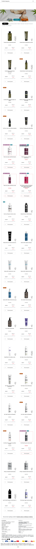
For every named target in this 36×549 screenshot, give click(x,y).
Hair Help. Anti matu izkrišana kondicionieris (9, 386)
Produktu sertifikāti (4, 528)
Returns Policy (4, 525)
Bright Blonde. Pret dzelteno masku (9, 357)
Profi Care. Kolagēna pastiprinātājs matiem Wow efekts (26, 100)
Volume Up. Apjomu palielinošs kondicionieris (26, 157)
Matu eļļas (4, 25)
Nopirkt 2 (24, 19)
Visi (9, 19)
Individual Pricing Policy (5, 526)
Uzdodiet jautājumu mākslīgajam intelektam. (25, 516)
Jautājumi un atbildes (5, 527)
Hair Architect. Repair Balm (10, 328)
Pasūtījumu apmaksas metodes (6, 523)
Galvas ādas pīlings (8, 25)
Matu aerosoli (26, 23)
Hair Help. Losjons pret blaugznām (26, 414)
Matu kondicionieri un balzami (13, 23)
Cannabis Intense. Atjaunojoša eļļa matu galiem (10, 100)
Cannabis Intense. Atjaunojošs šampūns (10, 42)
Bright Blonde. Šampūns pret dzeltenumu (26, 328)
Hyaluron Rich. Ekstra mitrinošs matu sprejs (9, 299)
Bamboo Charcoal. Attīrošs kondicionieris (9, 242)
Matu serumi (31, 23)
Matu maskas (22, 23)
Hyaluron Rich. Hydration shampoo (26, 242)
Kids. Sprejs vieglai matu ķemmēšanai (26, 500)
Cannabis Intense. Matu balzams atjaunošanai (10, 71)
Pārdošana (16, 19)
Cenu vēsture (5, 531)
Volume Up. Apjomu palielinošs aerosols (10, 185)
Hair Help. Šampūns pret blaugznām (9, 414)
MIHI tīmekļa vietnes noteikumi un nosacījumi (8, 521)
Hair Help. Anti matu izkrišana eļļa (26, 385)
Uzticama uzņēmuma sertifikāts (6, 529)
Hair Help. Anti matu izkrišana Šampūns (26, 357)
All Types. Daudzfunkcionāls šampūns (10, 471)
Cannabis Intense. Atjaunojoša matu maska (26, 42)
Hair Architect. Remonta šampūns (26, 299)
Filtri (5, 23)
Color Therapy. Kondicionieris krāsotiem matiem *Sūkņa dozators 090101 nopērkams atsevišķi (26, 186)
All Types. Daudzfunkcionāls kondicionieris (26, 471)
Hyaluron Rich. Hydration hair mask (9, 271)
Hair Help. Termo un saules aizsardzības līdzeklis (10, 443)
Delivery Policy (4, 524)
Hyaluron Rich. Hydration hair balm (26, 271)
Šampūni (19, 23)
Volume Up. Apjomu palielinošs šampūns (10, 156)
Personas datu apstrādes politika (6, 522)
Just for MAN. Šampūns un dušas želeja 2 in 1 (9, 501)
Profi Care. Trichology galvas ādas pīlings (26, 128)
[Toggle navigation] (33, 1)
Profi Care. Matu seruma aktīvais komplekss (9, 128)
